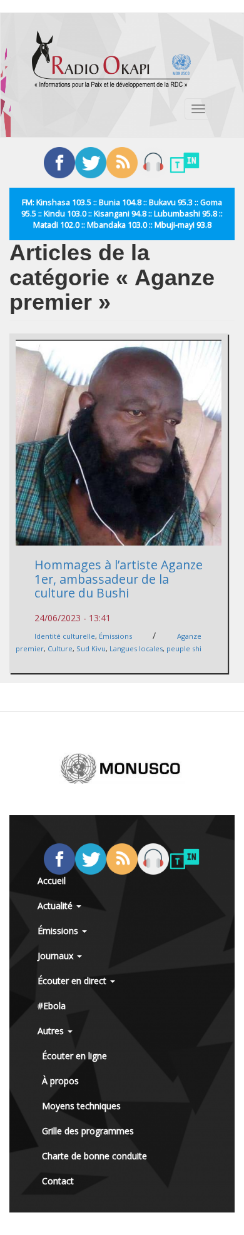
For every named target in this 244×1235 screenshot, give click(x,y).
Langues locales (136, 648)
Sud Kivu (91, 648)
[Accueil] (111, 59)
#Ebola (52, 1006)
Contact (58, 1181)
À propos (60, 1081)
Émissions (115, 636)
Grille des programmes (88, 1131)
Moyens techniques (81, 1106)
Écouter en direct (73, 981)
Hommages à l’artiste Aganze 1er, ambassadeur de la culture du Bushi (118, 578)
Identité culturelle (64, 636)
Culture (60, 648)
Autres (52, 1031)
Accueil (52, 881)
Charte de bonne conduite (94, 1156)
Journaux (57, 956)
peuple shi (183, 648)
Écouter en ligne (74, 1056)
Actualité (56, 906)
